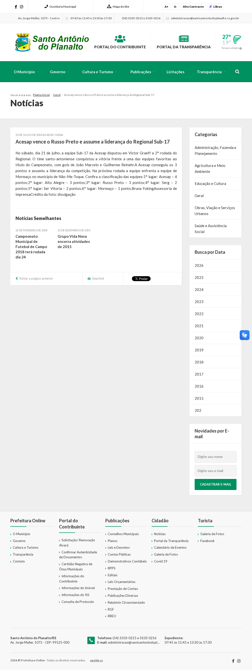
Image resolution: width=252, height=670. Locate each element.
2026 (199, 265)
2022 (199, 313)
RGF (111, 609)
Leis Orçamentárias (121, 582)
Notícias (160, 534)
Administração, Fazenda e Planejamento (215, 150)
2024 (199, 289)
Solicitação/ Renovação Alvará (77, 542)
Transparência (209, 72)
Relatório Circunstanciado (126, 602)
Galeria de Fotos (166, 554)
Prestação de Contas (123, 589)
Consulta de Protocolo (78, 602)
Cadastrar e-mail (215, 484)
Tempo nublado (229, 47)
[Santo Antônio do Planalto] (52, 42)
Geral (57, 95)
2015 (199, 398)
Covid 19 (160, 561)
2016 (199, 386)
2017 (199, 374)
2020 (199, 338)
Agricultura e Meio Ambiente (210, 168)
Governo (57, 72)
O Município (24, 72)
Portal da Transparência (184, 47)
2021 (199, 326)
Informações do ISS (75, 595)
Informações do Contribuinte (71, 578)
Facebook (207, 541)
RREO (112, 616)
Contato (19, 561)
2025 (199, 277)
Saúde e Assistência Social (211, 228)
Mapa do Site (121, 6)
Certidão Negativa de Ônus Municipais (75, 566)
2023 (199, 301)
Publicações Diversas (123, 596)
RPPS (111, 568)
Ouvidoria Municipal (62, 6)
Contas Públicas (119, 554)
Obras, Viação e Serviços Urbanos (215, 210)
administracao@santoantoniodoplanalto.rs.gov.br (144, 642)
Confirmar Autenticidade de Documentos (78, 554)
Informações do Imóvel (78, 588)
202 (198, 410)
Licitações (175, 72)
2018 (199, 362)
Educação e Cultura (210, 183)
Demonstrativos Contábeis (127, 561)
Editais (112, 575)
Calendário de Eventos (170, 547)
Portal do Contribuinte (120, 47)
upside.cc (96, 660)
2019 (199, 350)
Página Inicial (41, 95)
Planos (112, 541)
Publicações (140, 72)
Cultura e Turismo (97, 72)
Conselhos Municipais (123, 534)
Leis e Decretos (119, 547)
